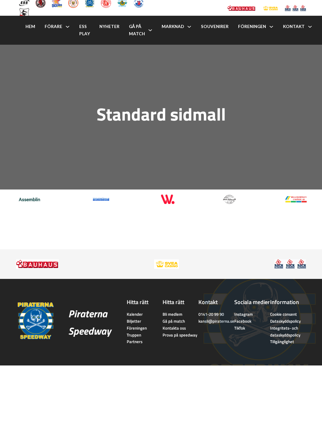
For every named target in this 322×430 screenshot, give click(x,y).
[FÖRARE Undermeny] (67, 27)
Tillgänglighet (282, 341)
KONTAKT (294, 26)
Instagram (243, 314)
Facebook (242, 321)
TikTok (239, 328)
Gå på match (174, 321)
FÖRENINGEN (252, 26)
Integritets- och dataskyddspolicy (285, 331)
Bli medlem (172, 314)
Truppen (134, 335)
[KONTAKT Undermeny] (310, 27)
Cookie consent (283, 314)
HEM (30, 26)
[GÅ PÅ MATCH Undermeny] (150, 30)
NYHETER (109, 26)
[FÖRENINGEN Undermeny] (271, 27)
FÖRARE (53, 26)
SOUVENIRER (215, 26)
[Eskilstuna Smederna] (24, 12)
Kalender (135, 314)
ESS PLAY (84, 30)
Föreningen (137, 328)
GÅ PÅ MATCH (137, 30)
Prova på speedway (180, 335)
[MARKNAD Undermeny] (189, 27)
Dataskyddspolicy (285, 321)
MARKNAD (173, 26)
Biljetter (134, 321)
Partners (134, 341)
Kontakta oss (174, 328)
